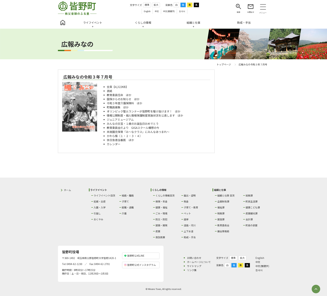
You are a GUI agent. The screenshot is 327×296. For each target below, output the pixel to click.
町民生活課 (252, 201)
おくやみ (98, 219)
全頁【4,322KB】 (117, 87)
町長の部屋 (252, 225)
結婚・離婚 (128, 195)
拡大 (156, 4)
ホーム (67, 190)
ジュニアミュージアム (120, 119)
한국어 (259, 270)
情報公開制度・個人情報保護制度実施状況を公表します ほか (145, 115)
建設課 (220, 219)
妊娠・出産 (100, 201)
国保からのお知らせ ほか (123, 99)
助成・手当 (190, 237)
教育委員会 (223, 225)
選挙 (186, 219)
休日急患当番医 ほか (120, 140)
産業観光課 (252, 213)
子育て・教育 (191, 207)
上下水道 (188, 231)
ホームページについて (199, 262)
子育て (125, 201)
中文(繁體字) (262, 266)
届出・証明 (190, 195)
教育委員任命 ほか (119, 95)
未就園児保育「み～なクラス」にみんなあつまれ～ (138, 132)
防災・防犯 (161, 219)
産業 (157, 231)
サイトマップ (194, 266)
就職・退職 (128, 207)
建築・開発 (161, 225)
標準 (147, 4)
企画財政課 (223, 201)
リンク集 (192, 270)
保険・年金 (161, 201)
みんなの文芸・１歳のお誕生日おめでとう (133, 124)
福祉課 (220, 207)
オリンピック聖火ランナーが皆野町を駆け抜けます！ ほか (143, 111)
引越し (97, 213)
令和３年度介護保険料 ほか (124, 103)
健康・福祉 (161, 207)
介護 (124, 213)
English (259, 258)
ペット (187, 213)
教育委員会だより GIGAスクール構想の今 (133, 128)
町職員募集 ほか (118, 107)
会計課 (249, 219)
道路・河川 (190, 225)
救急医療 (160, 237)
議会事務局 (223, 231)
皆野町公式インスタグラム (141, 265)
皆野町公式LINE (135, 255)
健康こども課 (253, 207)
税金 (186, 201)
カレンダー (113, 144)
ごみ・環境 (161, 213)
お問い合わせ (194, 258)
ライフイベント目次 (104, 195)
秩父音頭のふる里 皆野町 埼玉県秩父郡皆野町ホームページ (77, 8)
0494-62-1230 (74, 264)
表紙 (109, 91)
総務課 (249, 195)
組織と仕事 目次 (226, 195)
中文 (257, 262)
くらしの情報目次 (165, 195)
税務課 (220, 213)
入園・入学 (100, 207)
